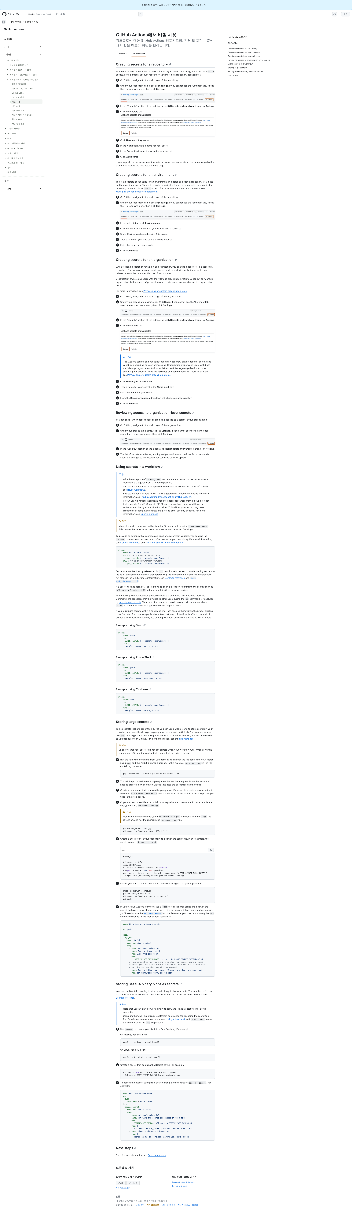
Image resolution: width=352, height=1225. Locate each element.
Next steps (124, 1148)
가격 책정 (171, 1205)
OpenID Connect (149, 514)
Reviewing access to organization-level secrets (153, 413)
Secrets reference (125, 997)
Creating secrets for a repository (142, 64)
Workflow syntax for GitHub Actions (164, 542)
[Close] (344, 4)
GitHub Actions (14, 29)
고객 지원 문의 (180, 1186)
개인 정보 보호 (153, 1205)
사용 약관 (140, 1205)
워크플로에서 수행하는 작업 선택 (16, 22)
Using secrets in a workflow (138, 467)
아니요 (134, 1183)
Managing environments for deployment (137, 191)
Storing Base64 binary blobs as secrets (147, 984)
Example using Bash (129, 625)
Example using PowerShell (133, 657)
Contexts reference (130, 542)
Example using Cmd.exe (132, 689)
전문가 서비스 (184, 1205)
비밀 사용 (38, 22)
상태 (163, 1205)
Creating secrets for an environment (145, 175)
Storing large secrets (132, 722)
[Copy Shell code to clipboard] (211, 850)
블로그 (195, 1205)
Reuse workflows (136, 489)
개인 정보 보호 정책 (123, 1188)
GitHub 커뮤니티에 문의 (184, 1182)
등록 (345, 14)
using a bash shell (176, 1019)
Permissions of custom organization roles (165, 291)
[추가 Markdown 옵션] (251, 37)
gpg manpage (186, 738)
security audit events (130, 602)
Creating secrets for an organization (145, 260)
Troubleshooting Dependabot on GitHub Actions (166, 497)
